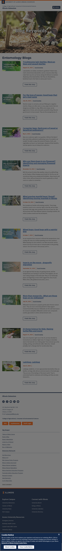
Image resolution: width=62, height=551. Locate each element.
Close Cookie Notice (26, 547)
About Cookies (10, 547)
